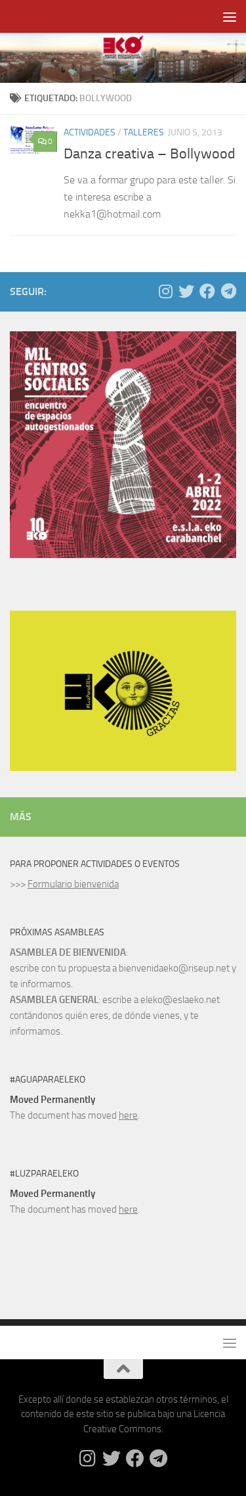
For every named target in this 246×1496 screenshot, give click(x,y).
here (128, 1115)
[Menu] (229, 16)
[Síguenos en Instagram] (165, 291)
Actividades (89, 132)
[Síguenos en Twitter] (186, 291)
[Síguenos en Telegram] (228, 291)
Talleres (143, 132)
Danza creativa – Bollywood (150, 153)
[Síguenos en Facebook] (207, 291)
